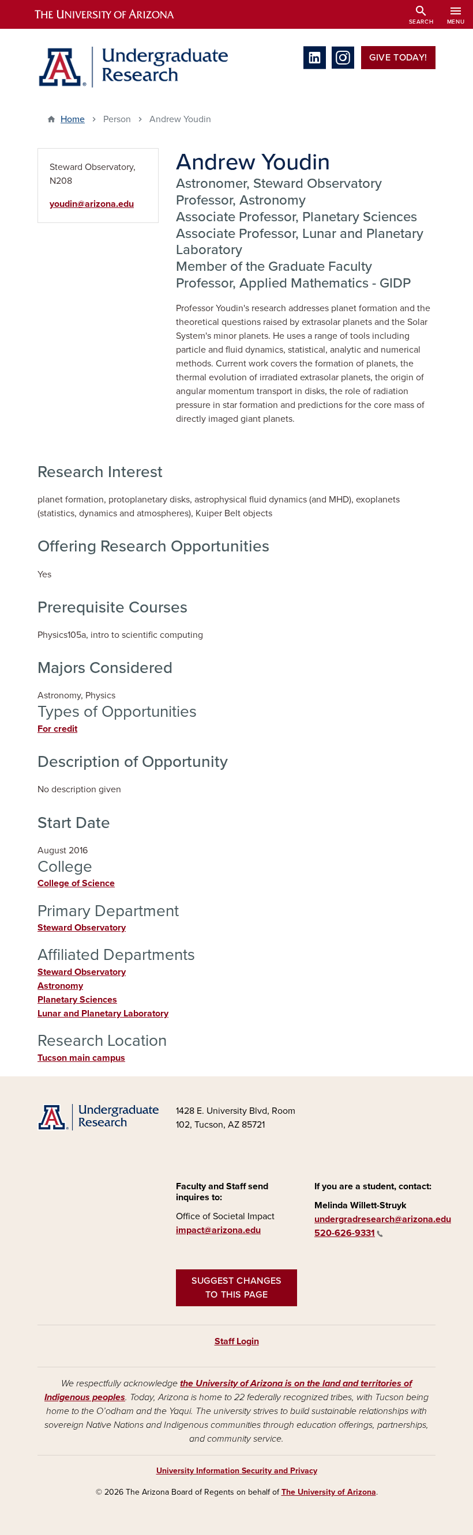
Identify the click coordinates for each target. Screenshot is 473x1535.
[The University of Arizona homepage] (114, 14)
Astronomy (60, 986)
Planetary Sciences (77, 999)
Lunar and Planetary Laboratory (102, 1013)
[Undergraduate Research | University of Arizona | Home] (132, 67)
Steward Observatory (81, 927)
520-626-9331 (344, 1233)
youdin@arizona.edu (92, 204)
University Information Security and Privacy (236, 1471)
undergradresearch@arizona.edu (382, 1219)
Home (73, 119)
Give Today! (398, 57)
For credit (57, 729)
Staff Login (237, 1341)
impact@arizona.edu (218, 1230)
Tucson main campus (81, 1058)
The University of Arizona (328, 1492)
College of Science (76, 883)
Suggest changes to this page (236, 1287)
